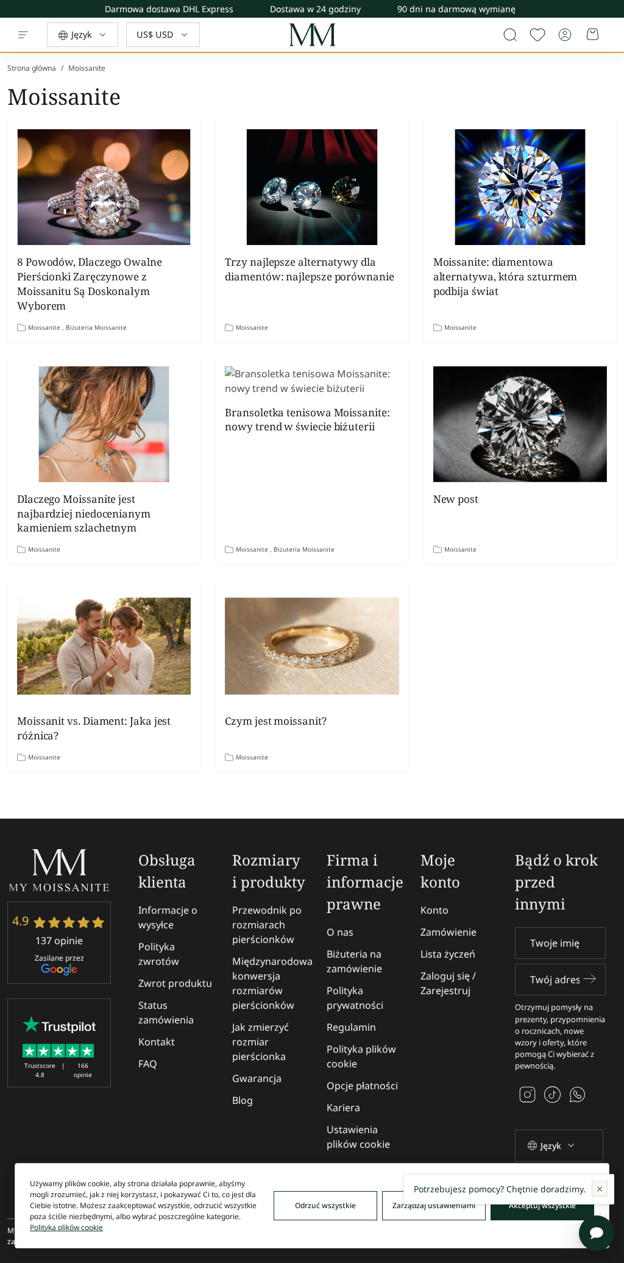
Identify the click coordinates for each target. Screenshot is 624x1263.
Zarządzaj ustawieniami (433, 1205)
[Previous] (615, 6)
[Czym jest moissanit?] (312, 646)
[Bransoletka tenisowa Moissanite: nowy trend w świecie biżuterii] (312, 381)
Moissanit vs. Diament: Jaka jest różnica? (94, 728)
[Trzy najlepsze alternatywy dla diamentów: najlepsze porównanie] (312, 187)
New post (455, 499)
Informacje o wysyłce (167, 917)
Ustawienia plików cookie (358, 1137)
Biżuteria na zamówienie (354, 961)
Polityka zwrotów (158, 954)
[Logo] (312, 35)
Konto (434, 910)
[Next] (614, 12)
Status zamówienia (166, 1012)
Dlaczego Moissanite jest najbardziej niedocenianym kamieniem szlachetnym (84, 513)
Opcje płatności (362, 1085)
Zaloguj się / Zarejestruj (448, 983)
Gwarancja (257, 1078)
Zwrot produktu (175, 983)
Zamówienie (448, 932)
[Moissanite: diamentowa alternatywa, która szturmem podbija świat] (520, 187)
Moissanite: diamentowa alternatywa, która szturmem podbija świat (505, 276)
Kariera (343, 1107)
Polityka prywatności (355, 998)
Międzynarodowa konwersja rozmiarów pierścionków (272, 983)
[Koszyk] (593, 35)
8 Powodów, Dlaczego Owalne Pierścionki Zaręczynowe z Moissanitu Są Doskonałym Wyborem (89, 283)
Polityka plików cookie (361, 1056)
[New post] (520, 424)
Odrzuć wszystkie (325, 1205)
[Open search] (510, 35)
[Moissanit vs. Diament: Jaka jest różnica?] (104, 646)
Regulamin (351, 1027)
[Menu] (23, 35)
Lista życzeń (447, 954)
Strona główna (31, 68)
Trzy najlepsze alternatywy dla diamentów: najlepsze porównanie (309, 269)
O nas (340, 932)
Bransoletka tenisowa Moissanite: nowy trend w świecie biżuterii (307, 419)
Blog (242, 1100)
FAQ (147, 1063)
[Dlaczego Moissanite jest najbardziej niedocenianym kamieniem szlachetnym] (104, 424)
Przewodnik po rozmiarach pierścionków (267, 924)
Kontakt (156, 1041)
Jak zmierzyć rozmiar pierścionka (260, 1041)
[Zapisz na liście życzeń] (537, 35)
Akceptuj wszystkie (542, 1205)
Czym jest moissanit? (275, 721)
